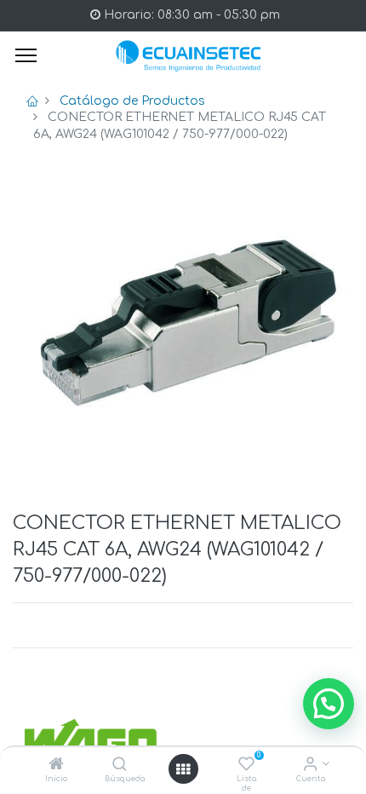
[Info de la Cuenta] (310, 765)
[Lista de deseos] (246, 765)
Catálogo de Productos (132, 101)
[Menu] (26, 55)
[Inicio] (56, 765)
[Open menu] (183, 769)
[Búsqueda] (120, 765)
